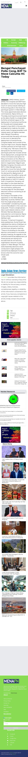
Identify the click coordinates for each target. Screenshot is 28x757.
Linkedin (12, 742)
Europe (13, 40)
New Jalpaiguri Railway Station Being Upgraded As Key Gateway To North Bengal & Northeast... (12, 594)
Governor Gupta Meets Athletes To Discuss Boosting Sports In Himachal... (12, 537)
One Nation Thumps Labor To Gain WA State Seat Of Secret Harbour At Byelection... (13, 481)
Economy (14, 42)
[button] (20, 2)
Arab (20, 40)
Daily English (8, 718)
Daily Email (12, 740)
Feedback (6, 711)
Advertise (6, 705)
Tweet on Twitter (21, 90)
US (5, 40)
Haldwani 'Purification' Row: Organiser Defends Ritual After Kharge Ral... (21, 382)
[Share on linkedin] (11, 93)
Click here (14, 693)
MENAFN (5, 100)
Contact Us (6, 703)
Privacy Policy (7, 701)
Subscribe (15, 728)
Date (3, 86)
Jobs (5, 709)
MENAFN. (11, 752)
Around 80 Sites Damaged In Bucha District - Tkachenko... (12, 555)
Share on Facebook (11, 90)
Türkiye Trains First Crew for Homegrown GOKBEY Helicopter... (21, 368)
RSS (11, 744)
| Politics (5, 42)
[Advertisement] (14, 22)
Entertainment (9, 45)
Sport (20, 45)
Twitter (11, 736)
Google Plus (13, 738)
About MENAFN (8, 707)
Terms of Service (8, 698)
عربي (16, 2)
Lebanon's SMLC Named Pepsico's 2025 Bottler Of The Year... (20, 376)
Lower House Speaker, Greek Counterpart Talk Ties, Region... (11, 573)
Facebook (12, 734)
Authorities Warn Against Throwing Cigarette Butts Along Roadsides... (21, 344)
